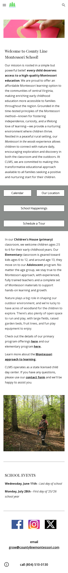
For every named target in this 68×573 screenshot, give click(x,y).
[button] (4, 5)
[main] (34, 114)
